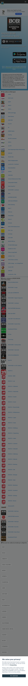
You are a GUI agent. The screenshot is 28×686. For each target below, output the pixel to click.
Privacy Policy (13, 664)
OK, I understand (14, 675)
